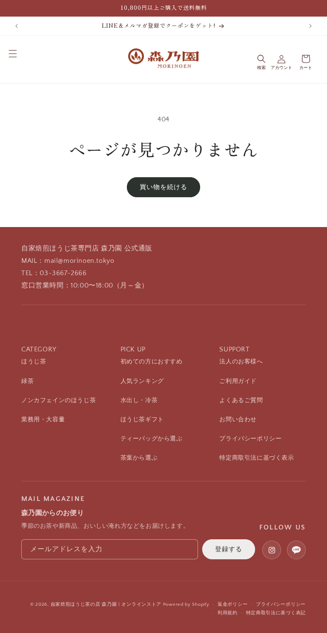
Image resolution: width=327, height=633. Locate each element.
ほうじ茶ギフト (142, 419)
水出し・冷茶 (139, 400)
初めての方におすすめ (151, 361)
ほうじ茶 (33, 361)
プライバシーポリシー (250, 438)
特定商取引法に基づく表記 (276, 613)
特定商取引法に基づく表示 (256, 458)
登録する (228, 549)
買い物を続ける (163, 187)
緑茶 (27, 381)
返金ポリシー (232, 604)
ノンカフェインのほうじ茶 (58, 400)
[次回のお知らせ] (310, 26)
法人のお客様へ (241, 361)
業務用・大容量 (43, 419)
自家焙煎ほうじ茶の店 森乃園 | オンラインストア (106, 604)
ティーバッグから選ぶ (151, 438)
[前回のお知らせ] (16, 26)
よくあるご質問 (241, 400)
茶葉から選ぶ (139, 458)
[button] (18, 58)
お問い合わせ (238, 419)
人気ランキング (142, 381)
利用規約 (228, 613)
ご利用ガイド (238, 381)
